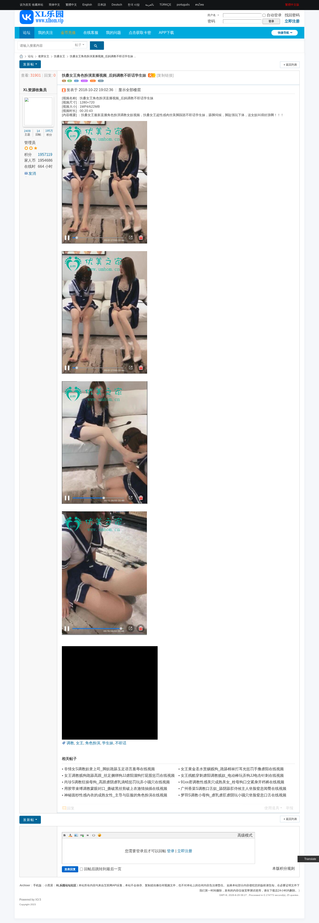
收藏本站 (37, 4)
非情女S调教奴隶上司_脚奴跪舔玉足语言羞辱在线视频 (109, 769)
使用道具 (271, 808)
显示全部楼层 (129, 90)
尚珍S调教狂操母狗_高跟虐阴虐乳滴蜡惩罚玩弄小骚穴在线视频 (117, 782)
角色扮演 (84, 81)
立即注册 (292, 21)
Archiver (25, 885)
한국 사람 (134, 4)
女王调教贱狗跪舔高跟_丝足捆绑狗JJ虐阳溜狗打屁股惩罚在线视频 (119, 775)
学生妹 (93, 81)
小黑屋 (49, 885)
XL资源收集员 (35, 90)
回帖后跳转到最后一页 (102, 869)
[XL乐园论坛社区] (41, 22)
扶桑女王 (59, 56)
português (183, 4)
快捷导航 (283, 32)
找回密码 (292, 15)
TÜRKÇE (165, 4)
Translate (310, 859)
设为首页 (25, 4)
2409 (27, 131)
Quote (87, 835)
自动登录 (274, 15)
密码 (211, 21)
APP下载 (166, 33)
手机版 (37, 885)
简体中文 (54, 4)
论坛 (26, 33)
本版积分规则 (283, 868)
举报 (289, 808)
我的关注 (45, 33)
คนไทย (199, 4)
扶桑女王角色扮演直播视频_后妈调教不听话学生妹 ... (103, 56)
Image (76, 835)
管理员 (29, 143)
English (87, 4)
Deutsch (117, 4)
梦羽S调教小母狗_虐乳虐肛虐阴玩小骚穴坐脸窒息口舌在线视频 (233, 795)
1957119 (45, 155)
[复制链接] (165, 75)
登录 (170, 851)
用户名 (211, 15)
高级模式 (244, 835)
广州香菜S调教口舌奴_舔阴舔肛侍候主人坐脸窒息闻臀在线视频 (233, 789)
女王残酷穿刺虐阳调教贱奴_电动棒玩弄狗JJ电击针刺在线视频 (232, 775)
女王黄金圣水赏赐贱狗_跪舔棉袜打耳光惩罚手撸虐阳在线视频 (232, 769)
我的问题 (113, 33)
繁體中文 (71, 4)
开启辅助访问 (283, 3)
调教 (69, 81)
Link (82, 835)
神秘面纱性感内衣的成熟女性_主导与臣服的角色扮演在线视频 (115, 795)
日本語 (102, 4)
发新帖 (28, 64)
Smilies (99, 835)
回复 (70, 808)
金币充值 (68, 33)
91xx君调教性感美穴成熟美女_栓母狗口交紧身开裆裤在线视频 (232, 782)
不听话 (101, 81)
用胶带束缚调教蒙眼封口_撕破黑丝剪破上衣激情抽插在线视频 (115, 789)
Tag (64, 81)
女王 (76, 81)
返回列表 (291, 64)
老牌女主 (43, 56)
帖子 (78, 45)
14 (38, 131)
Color (70, 835)
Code (93, 835)
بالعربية (149, 4)
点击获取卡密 (140, 33)
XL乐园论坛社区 (21, 56)
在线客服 (90, 33)
